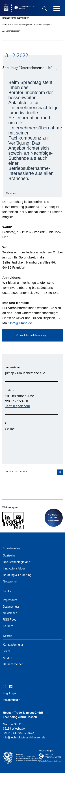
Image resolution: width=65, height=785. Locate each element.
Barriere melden (13, 664)
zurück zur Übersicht (16, 471)
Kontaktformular (13, 644)
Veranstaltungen (43, 24)
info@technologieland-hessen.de (24, 737)
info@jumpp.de (21, 323)
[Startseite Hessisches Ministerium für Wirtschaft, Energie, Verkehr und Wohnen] (17, 757)
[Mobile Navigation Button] (56, 8)
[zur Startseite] (27, 8)
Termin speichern (17, 406)
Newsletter (10, 613)
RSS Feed (9, 619)
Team (6, 651)
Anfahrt (7, 657)
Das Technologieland (23, 24)
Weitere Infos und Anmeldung (31, 335)
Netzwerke (10, 581)
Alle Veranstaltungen (11, 31)
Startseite (6, 24)
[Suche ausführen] (44, 8)
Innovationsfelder (14, 568)
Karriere (8, 626)
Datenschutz (11, 606)
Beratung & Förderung (17, 575)
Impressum (10, 600)
